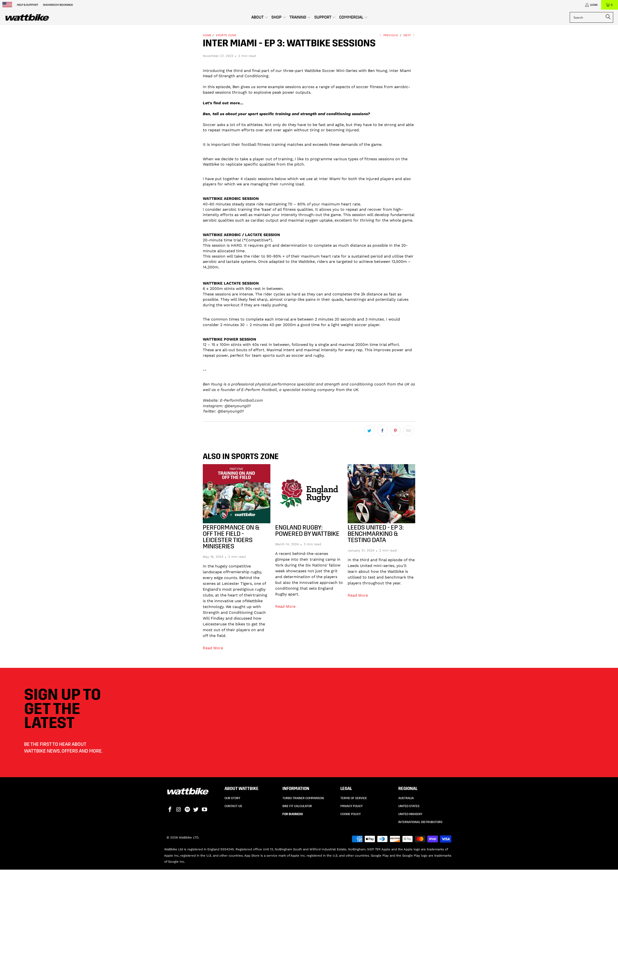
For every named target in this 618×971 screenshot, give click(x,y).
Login (593, 5)
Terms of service (353, 798)
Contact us (233, 806)
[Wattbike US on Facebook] (170, 810)
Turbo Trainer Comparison (303, 798)
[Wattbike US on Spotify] (187, 810)
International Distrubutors (420, 822)
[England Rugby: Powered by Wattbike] (309, 493)
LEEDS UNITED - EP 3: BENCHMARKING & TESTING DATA (376, 534)
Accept (468, 931)
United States (409, 806)
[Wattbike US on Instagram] (179, 810)
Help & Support (27, 4)
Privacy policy (351, 806)
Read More (213, 648)
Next (408, 35)
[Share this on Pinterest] (395, 430)
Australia (406, 798)
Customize (465, 945)
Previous (391, 35)
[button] (259, 17)
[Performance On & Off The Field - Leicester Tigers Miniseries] (236, 493)
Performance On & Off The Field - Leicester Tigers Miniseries (231, 537)
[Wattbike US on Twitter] (196, 810)
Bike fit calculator (297, 806)
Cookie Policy (350, 814)
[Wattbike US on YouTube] (204, 810)
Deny (467, 959)
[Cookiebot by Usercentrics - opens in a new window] (141, 961)
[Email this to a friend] (408, 430)
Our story (232, 798)
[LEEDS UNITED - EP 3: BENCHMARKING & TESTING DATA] (381, 493)
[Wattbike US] (27, 17)
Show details (184, 961)
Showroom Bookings (58, 4)
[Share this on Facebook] (382, 430)
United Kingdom (410, 814)
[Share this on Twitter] (369, 430)
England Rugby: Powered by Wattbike (307, 531)
